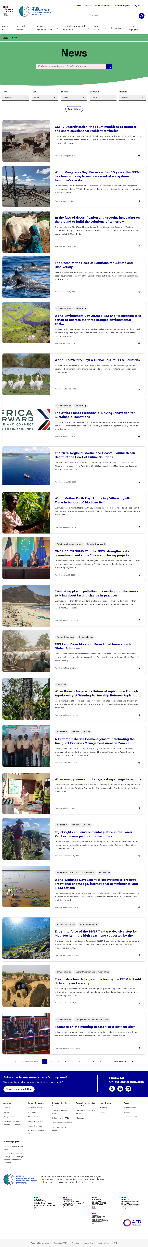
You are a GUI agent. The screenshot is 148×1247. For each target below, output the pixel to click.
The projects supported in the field (74, 28)
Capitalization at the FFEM (62, 1123)
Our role (6, 1112)
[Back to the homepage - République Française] (36, 11)
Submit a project (103, 6)
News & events (97, 28)
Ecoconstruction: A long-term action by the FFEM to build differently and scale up (98, 981)
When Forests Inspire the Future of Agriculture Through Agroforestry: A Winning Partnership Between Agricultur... (98, 693)
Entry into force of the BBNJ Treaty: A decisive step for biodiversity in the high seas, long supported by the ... (96, 933)
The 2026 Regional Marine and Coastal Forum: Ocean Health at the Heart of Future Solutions (95, 455)
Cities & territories (34, 1117)
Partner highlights (133, 28)
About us (5, 28)
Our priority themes (21, 28)
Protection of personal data (82, 1243)
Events (102, 1112)
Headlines (103, 1108)
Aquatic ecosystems (35, 1121)
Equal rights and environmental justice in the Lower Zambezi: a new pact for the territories (93, 834)
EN (139, 6)
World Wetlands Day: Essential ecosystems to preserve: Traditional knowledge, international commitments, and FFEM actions (96, 884)
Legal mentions (103, 1243)
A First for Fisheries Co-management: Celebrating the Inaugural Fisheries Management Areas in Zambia (95, 741)
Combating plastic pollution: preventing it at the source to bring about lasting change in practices (96, 593)
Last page (132, 1061)
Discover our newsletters (19, 1089)
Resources (116, 28)
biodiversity (32, 1112)
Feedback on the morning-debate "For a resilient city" (95, 1027)
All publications (130, 1108)
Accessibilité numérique (40, 1243)
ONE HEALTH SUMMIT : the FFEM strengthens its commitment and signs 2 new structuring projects (92, 553)
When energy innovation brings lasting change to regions (98, 779)
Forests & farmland (35, 1126)
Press (88, 6)
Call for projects (122, 6)
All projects (80, 1118)
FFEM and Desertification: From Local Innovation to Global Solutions (93, 646)
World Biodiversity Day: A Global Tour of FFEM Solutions (97, 360)
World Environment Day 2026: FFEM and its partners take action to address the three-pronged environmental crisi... (98, 320)
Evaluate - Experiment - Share (45, 28)
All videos (127, 1112)
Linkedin (128, 1089)
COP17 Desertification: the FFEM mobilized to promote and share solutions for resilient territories (96, 129)
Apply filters (141, 16)
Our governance (9, 1117)
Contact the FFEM (60, 1243)
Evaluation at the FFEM (60, 1118)
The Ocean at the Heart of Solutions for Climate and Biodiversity (94, 265)
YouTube (120, 1089)
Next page (118, 1061)
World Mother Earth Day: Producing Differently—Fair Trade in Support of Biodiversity (94, 500)
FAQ (79, 6)
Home (5, 38)
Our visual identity (130, 1117)
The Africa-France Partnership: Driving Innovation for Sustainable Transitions (95, 415)
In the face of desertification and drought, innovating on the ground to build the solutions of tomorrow (97, 219)
